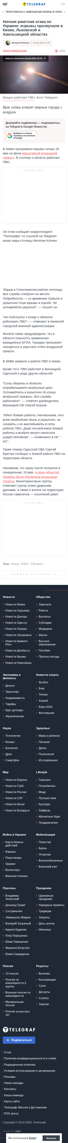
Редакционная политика (19, 1064)
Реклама (9, 1076)
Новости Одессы (16, 622)
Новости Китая (15, 804)
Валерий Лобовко (20, 43)
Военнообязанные (51, 860)
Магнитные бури (49, 816)
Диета (42, 748)
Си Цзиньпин (13, 911)
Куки (32, 1138)
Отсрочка (45, 854)
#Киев (15, 563)
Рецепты (42, 966)
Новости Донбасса (17, 650)
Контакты (10, 1089)
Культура (44, 804)
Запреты (44, 917)
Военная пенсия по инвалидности (18, 994)
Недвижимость (15, 698)
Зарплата (45, 604)
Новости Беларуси (17, 810)
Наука (7, 728)
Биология (11, 748)
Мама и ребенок (49, 735)
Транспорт (12, 691)
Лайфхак (44, 810)
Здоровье (43, 728)
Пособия (44, 650)
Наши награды (13, 1082)
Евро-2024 (45, 706)
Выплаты (45, 616)
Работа (43, 610)
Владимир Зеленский (12, 897)
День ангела (47, 923)
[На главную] (34, 4)
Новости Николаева (18, 662)
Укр (63, 4)
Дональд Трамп (15, 905)
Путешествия (47, 798)
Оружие (10, 863)
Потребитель (47, 785)
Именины (45, 929)
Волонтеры (12, 869)
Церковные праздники (46, 897)
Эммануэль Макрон (18, 917)
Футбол (43, 682)
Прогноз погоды (49, 656)
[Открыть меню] (5, 4)
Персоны (9, 888)
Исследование (48, 760)
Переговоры (13, 857)
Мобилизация (45, 834)
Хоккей (43, 700)
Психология (46, 754)
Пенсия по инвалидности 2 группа (15, 983)
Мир (6, 772)
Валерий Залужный (18, 923)
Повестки (45, 842)
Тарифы (10, 704)
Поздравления (48, 822)
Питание (44, 741)
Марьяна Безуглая (17, 947)
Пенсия (8, 966)
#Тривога (37, 563)
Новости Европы (16, 779)
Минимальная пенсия (14, 1003)
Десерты (44, 992)
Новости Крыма (15, 656)
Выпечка (44, 973)
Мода (42, 792)
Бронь (43, 848)
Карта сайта (12, 1101)
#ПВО (24, 563)
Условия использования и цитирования (29, 1070)
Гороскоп (45, 779)
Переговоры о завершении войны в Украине (36, 11)
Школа (43, 635)
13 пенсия (11, 973)
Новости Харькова (17, 610)
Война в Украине (14, 834)
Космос (10, 741)
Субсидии (45, 622)
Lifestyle (41, 772)
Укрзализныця (14, 716)
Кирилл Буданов (16, 929)
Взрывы (10, 851)
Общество (43, 596)
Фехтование (46, 712)
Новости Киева (15, 604)
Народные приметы (51, 905)
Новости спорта (47, 674)
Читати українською (15, 51)
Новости (9, 596)
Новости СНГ (14, 798)
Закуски (44, 1004)
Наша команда (13, 1095)
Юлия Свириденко (17, 954)
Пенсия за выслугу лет (17, 1013)
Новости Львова (16, 628)
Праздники (43, 888)
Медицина (45, 628)
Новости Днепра (16, 616)
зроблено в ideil (12, 1131)
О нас (8, 1052)
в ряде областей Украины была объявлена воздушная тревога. (31, 477)
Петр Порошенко (16, 935)
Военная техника (16, 876)
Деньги (9, 685)
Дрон (8, 754)
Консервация (47, 979)
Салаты (44, 998)
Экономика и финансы (12, 676)
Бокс (42, 688)
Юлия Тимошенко (16, 941)
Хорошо (51, 1138)
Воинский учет (48, 866)
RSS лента (11, 1113)
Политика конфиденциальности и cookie (30, 1058)
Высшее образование (47, 643)
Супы (42, 985)
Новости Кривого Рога (16, 643)
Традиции (45, 911)
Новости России (15, 792)
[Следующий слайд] (64, 12)
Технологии (12, 735)
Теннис (43, 694)
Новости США (14, 785)
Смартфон (12, 760)
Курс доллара (14, 710)
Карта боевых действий (14, 844)
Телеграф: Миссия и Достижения (25, 1107)
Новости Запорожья (18, 635)
